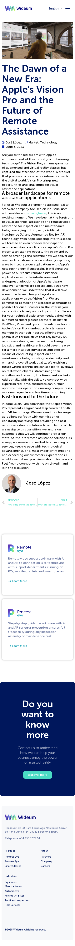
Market (33, 142)
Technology (48, 142)
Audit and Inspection (17, 900)
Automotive (12, 891)
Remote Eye (12, 856)
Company (46, 861)
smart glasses (37, 213)
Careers (45, 866)
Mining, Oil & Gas (14, 895)
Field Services (12, 905)
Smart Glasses (13, 866)
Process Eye (12, 861)
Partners (46, 856)
